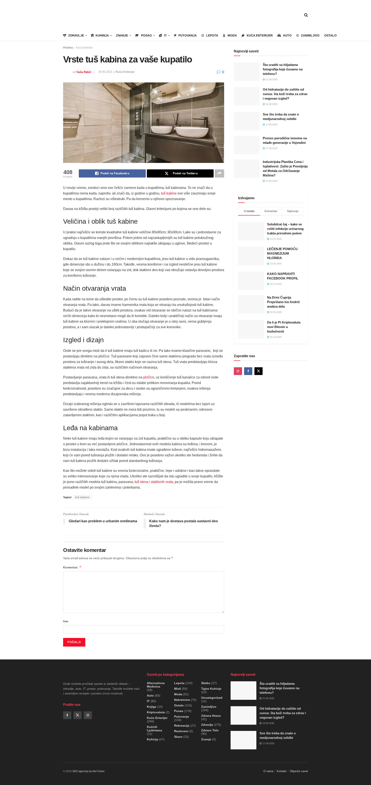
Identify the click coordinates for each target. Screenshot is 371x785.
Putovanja (187, 35)
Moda (232, 35)
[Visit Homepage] (88, 15)
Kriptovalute (156, 712)
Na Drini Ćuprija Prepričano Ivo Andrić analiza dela (283, 302)
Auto (287, 35)
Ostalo (330, 35)
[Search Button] (306, 15)
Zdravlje (76, 35)
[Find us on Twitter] (258, 371)
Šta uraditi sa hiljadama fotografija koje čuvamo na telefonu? (283, 69)
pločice (148, 377)
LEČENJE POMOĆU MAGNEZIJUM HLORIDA (282, 253)
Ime (65, 621)
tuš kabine (169, 193)
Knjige (151, 706)
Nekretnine (182, 699)
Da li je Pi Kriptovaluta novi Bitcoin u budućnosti (283, 326)
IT (165, 35)
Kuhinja (102, 35)
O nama (268, 771)
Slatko (205, 683)
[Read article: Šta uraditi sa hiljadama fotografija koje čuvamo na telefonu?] (247, 71)
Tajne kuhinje (211, 688)
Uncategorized (211, 697)
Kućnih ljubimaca (154, 728)
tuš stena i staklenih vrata (154, 482)
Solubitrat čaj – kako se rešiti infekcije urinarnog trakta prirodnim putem (285, 228)
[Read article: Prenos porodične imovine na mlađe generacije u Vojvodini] (247, 145)
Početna (68, 47)
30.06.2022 (105, 71)
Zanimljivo (310, 35)
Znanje (122, 35)
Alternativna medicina (156, 684)
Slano (178, 736)
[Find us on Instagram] (238, 371)
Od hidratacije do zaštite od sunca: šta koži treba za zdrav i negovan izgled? (285, 94)
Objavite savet (299, 771)
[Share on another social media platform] (219, 173)
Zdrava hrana (211, 715)
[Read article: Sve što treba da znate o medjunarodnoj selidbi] (247, 121)
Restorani (181, 731)
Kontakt (281, 771)
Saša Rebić (83, 71)
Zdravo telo (210, 730)
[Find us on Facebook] (248, 371)
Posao (146, 35)
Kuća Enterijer (260, 35)
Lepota (212, 35)
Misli (177, 688)
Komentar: (72, 567)
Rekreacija (181, 725)
